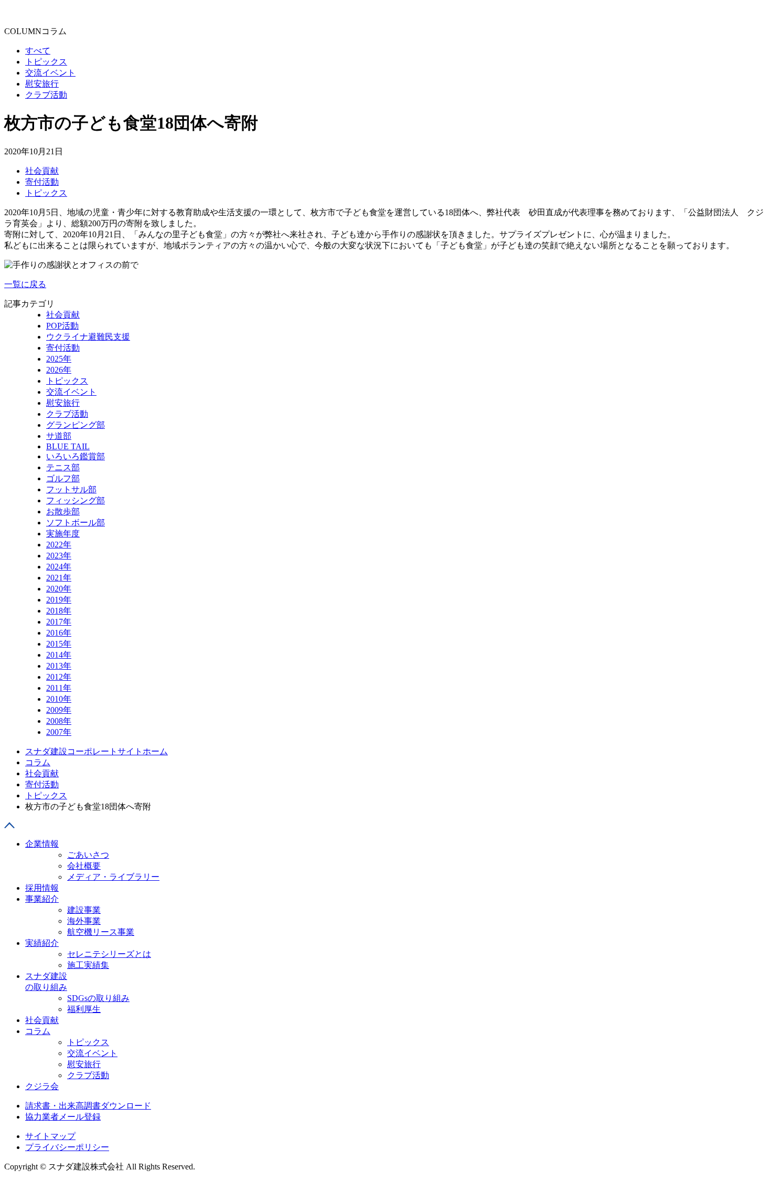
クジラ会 (42, 1086)
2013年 (58, 665)
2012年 (58, 676)
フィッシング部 (75, 500)
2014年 (58, 654)
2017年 (58, 621)
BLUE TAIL (68, 446)
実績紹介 (42, 943)
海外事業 (84, 920)
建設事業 (84, 909)
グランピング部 (75, 424)
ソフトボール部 (75, 522)
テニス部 (63, 467)
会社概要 (84, 865)
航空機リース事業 (100, 931)
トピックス (46, 192)
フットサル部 (71, 489)
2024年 (58, 566)
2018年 (58, 610)
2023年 (58, 555)
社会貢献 (42, 170)
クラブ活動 (67, 413)
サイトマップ (50, 1136)
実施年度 (63, 533)
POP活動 (62, 325)
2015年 (58, 643)
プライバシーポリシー (67, 1147)
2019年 (58, 599)
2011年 (58, 687)
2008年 (58, 720)
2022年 (58, 544)
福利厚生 (84, 1009)
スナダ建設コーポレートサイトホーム (96, 751)
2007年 (58, 731)
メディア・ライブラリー (113, 876)
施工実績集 (88, 965)
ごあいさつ (88, 854)
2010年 (58, 698)
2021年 (58, 577)
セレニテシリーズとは (109, 954)
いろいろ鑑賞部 (75, 456)
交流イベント (71, 391)
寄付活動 (42, 181)
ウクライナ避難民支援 (88, 336)
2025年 (58, 358)
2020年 (58, 588)
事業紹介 (42, 898)
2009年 (58, 709)
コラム (37, 762)
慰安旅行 (63, 402)
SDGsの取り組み (98, 998)
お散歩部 (63, 511)
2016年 (58, 632)
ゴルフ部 (63, 478)
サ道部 (58, 435)
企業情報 (42, 843)
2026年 (58, 369)
